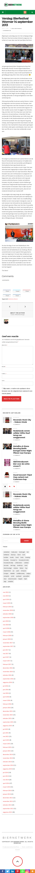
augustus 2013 (7, 812)
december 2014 (8, 754)
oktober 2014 (7, 762)
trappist (20, 579)
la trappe (6, 573)
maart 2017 (6, 661)
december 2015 (8, 711)
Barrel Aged (22, 552)
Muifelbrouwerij (20, 573)
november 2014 (8, 758)
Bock (23, 555)
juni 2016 (5, 689)
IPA (13, 571)
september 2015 (8, 722)
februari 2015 (7, 747)
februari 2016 (7, 704)
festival (21, 568)
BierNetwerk (17, 837)
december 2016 (8, 668)
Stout (5, 579)
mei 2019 (6, 596)
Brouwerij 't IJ (13, 560)
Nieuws (15, 428)
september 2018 (8, 617)
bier (28, 552)
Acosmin (17, 849)
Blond (19, 555)
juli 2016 (5, 686)
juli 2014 (5, 772)
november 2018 (8, 610)
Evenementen (7, 30)
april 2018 (6, 628)
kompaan (23, 571)
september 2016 (8, 679)
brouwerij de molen (24, 560)
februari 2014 (7, 790)
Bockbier (6, 557)
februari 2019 (7, 607)
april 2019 (6, 599)
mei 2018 (6, 625)
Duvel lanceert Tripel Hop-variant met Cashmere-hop (22, 477)
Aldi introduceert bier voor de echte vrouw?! (21, 464)
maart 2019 (6, 603)
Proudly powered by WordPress (11, 847)
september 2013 (8, 808)
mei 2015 (6, 736)
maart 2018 (6, 632)
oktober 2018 (7, 614)
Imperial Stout (7, 571)
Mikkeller (12, 573)
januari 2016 (7, 707)
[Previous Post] (10, 306)
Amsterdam (7, 552)
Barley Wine (14, 552)
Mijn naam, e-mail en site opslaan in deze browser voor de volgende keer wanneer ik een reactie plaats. (17, 391)
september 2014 (8, 765)
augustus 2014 (7, 769)
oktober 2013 (7, 805)
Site (3, 380)
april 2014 (6, 783)
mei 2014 (6, 780)
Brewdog (27, 557)
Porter (12, 576)
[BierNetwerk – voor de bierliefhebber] (13, 5)
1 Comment (16, 481)
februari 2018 (7, 635)
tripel (25, 579)
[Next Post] (25, 306)
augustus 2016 (7, 682)
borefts (12, 557)
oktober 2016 (7, 675)
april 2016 (6, 697)
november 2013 (8, 801)
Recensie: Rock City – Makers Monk (22, 421)
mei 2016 (6, 693)
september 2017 (8, 646)
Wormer (16, 299)
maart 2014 (6, 787)
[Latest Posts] (5, 486)
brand (17, 557)
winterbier (10, 581)
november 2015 (8, 715)
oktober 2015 (7, 718)
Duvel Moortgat (8, 568)
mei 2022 (6, 592)
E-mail (4, 373)
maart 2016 (6, 700)
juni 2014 (5, 776)
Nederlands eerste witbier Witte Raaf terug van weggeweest (21, 434)
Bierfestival (11, 299)
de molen (6, 565)
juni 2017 (5, 650)
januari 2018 (7, 639)
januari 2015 (7, 751)
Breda (22, 557)
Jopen (17, 571)
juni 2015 (5, 733)
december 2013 (8, 798)
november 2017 (8, 643)
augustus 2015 (7, 725)
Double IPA (20, 565)
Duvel (26, 565)
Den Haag (12, 565)
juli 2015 (5, 729)
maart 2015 (6, 744)
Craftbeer (26, 563)
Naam (4, 366)
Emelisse (16, 568)
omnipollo (6, 576)
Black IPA (13, 555)
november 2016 (8, 671)
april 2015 (6, 740)
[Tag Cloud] (14, 486)
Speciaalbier (26, 576)
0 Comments (16, 424)
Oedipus (28, 573)
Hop (26, 568)
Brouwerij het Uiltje (8, 563)
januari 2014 (7, 794)
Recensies (16, 417)
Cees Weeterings (16, 28)
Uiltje (5, 581)
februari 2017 (7, 664)
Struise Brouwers (12, 579)
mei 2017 (6, 653)
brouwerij (6, 560)
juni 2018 (5, 621)
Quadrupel (18, 576)
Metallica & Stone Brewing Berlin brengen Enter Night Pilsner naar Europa (22, 449)
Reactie (4, 345)
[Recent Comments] (9, 486)
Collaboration (18, 563)
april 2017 (6, 657)
